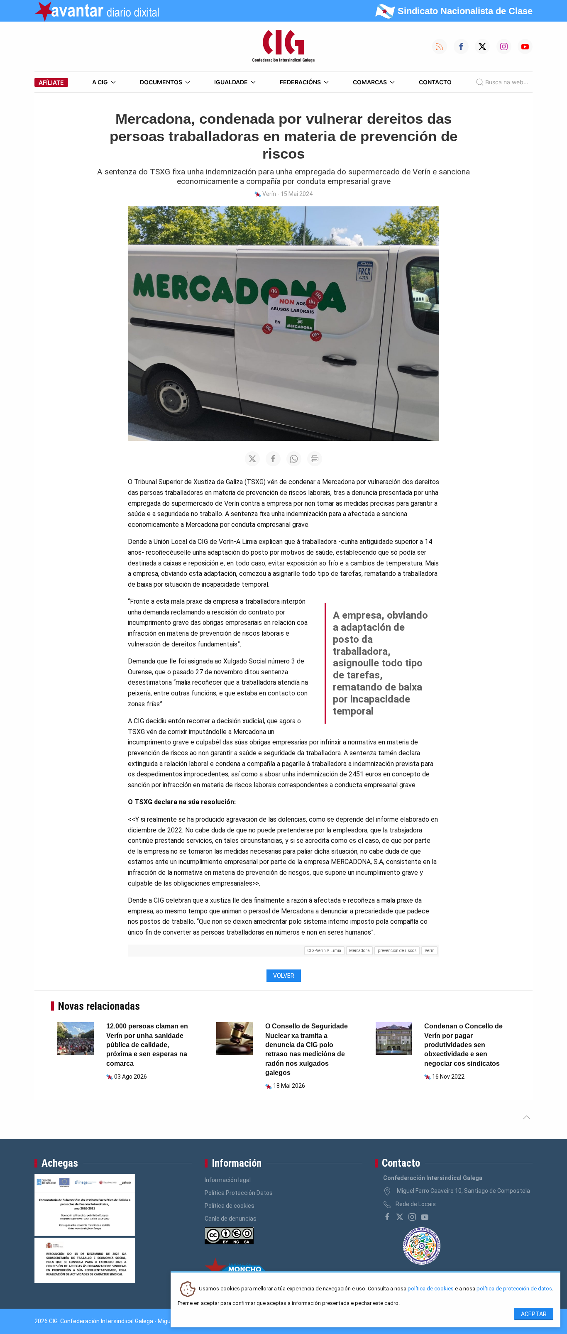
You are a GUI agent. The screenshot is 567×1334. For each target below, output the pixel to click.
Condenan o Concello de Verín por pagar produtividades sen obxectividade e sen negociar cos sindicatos (463, 1045)
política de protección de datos (514, 1289)
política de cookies (431, 1289)
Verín (430, 950)
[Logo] (283, 46)
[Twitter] (400, 1217)
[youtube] (424, 1217)
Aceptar (534, 1314)
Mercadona (359, 950)
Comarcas (370, 82)
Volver (283, 975)
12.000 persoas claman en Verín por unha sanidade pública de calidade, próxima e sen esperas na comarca (147, 1045)
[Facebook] (387, 1217)
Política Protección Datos (239, 1193)
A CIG (100, 82)
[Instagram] (412, 1217)
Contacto (435, 82)
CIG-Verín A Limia (324, 950)
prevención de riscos (397, 950)
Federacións (300, 82)
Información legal (228, 1180)
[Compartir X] (252, 458)
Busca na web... (506, 82)
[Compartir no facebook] (273, 458)
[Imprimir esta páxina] (314, 458)
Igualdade (231, 82)
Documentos (161, 82)
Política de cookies (229, 1205)
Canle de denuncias (231, 1218)
